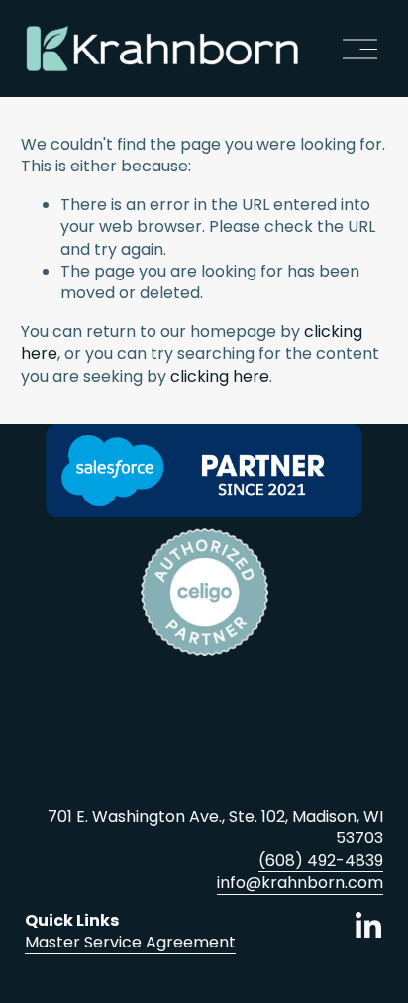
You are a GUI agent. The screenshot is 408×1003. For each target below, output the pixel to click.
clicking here (219, 376)
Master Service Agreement (130, 942)
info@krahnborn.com (300, 883)
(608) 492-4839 (320, 861)
